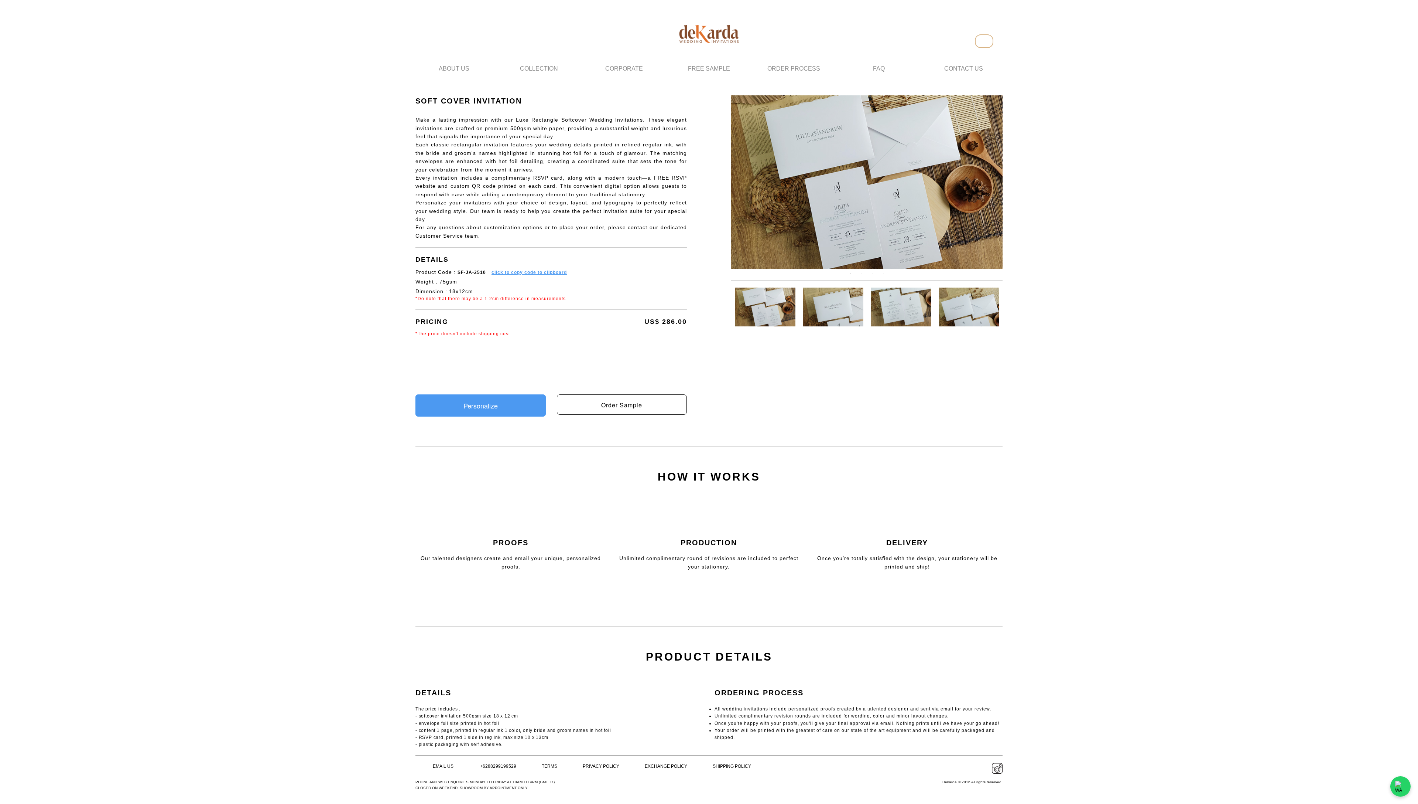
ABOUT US (454, 68)
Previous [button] (747, 182)
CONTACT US (963, 68)
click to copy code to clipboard (529, 272)
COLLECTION (539, 68)
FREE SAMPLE (709, 68)
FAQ (879, 68)
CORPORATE (624, 68)
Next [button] (987, 182)
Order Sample (621, 405)
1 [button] (853, 276)
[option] (867, 182)
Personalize (480, 405)
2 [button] (864, 276)
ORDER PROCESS (793, 68)
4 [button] (886, 276)
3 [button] (875, 276)
